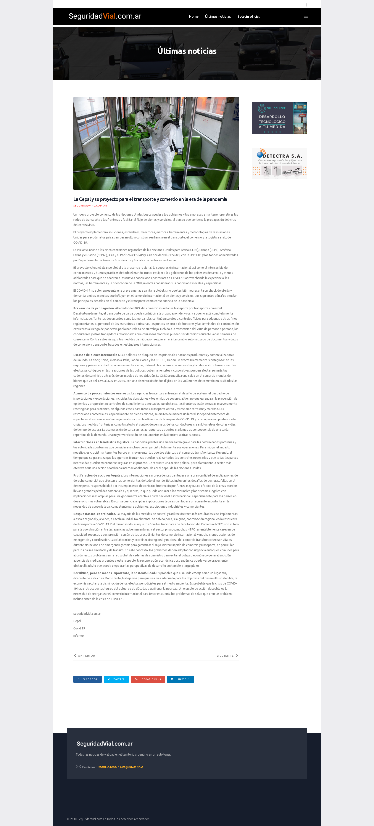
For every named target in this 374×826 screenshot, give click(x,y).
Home (194, 16)
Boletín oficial (248, 16)
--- (77, 762)
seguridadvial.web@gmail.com (120, 767)
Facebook (90, 679)
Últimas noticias (218, 16)
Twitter (119, 679)
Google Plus (151, 679)
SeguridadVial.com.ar (90, 205)
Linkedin (183, 679)
